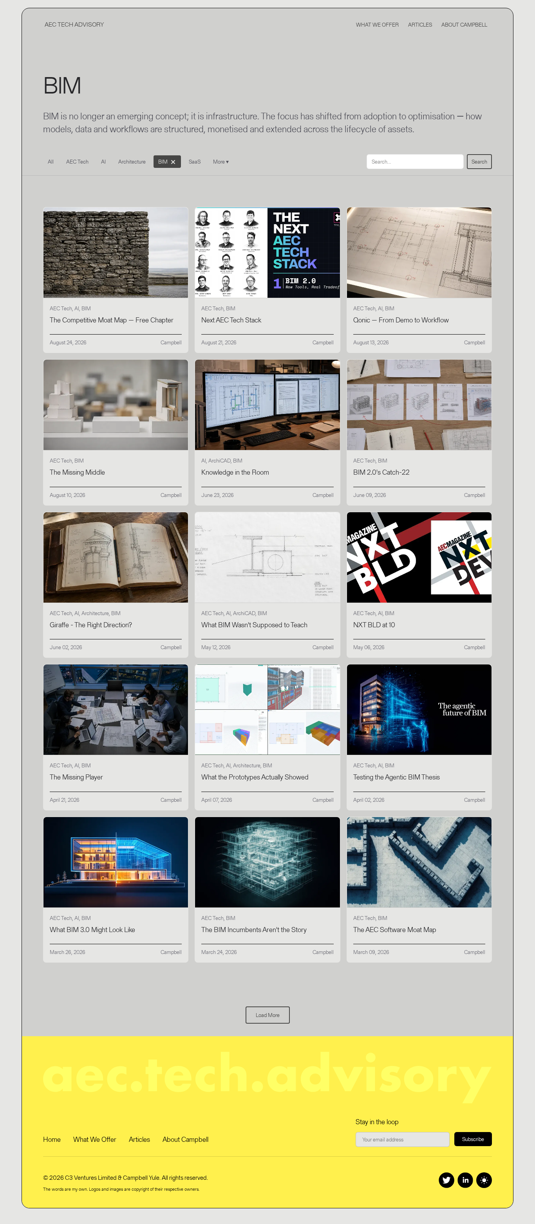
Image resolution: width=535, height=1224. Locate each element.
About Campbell (464, 25)
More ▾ (221, 162)
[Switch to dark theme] (484, 1180)
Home (52, 1139)
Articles (420, 25)
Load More (268, 1015)
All (51, 162)
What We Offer (377, 25)
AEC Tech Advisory (74, 24)
